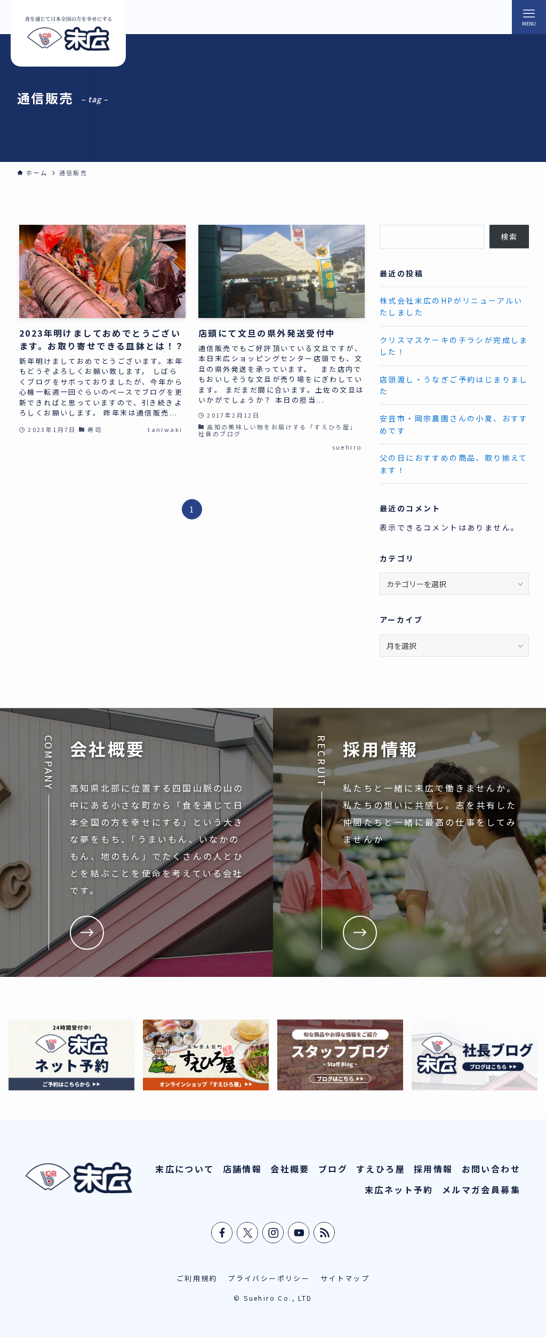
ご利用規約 (197, 1278)
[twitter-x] (248, 1232)
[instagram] (273, 1232)
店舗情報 (242, 1169)
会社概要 (290, 1169)
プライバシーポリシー (269, 1278)
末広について (184, 1169)
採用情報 (433, 1169)
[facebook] (222, 1232)
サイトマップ (345, 1278)
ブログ (333, 1169)
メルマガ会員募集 (481, 1189)
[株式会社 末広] (68, 33)
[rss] (324, 1232)
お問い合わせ (491, 1169)
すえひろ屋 (380, 1169)
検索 (509, 236)
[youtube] (299, 1232)
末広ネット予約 (399, 1189)
